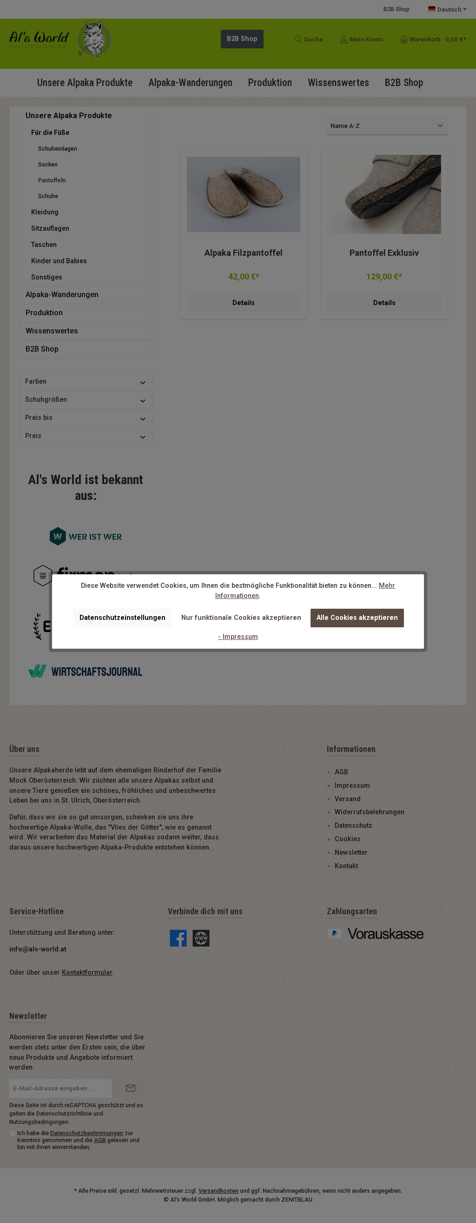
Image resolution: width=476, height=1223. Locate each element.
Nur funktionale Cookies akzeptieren (241, 618)
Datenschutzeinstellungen (122, 618)
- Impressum (238, 637)
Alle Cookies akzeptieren (357, 618)
